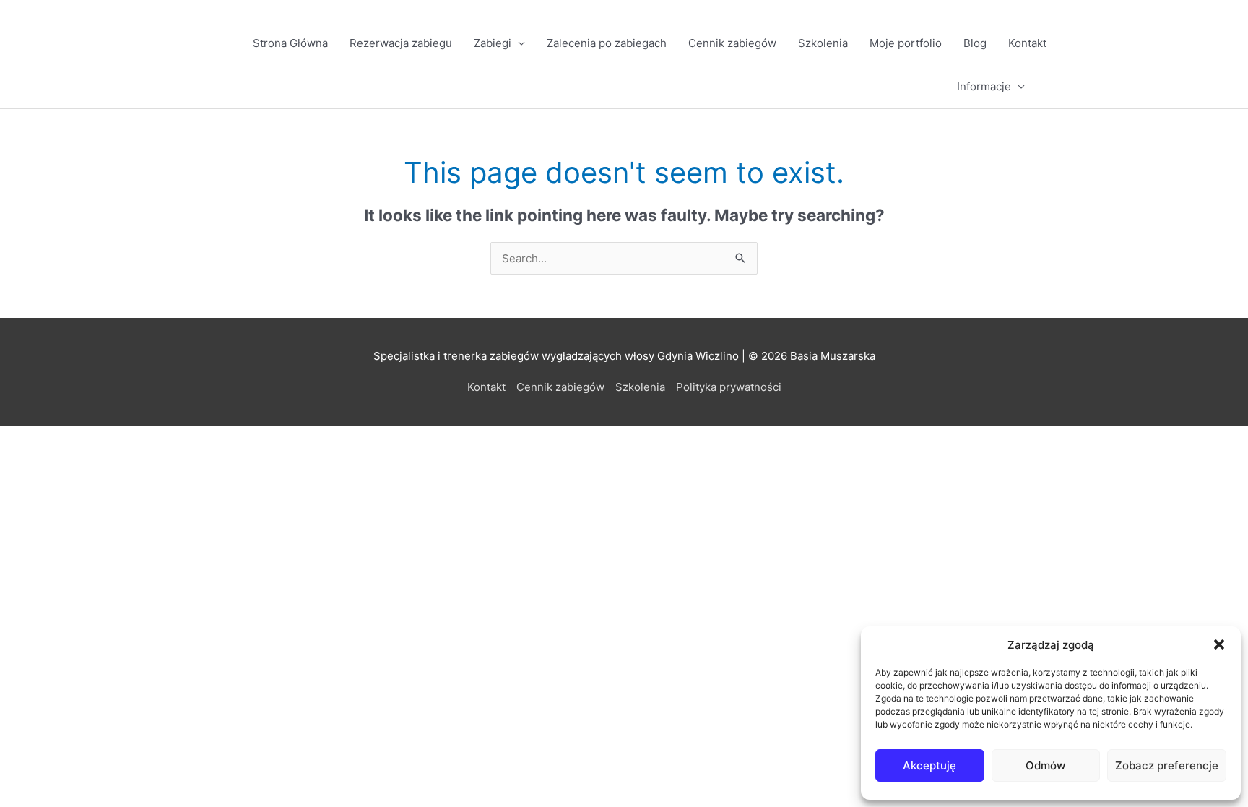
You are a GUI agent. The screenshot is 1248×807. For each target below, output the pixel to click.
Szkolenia (823, 43)
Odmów (1045, 765)
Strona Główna (290, 43)
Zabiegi (492, 43)
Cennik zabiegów (732, 43)
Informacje (984, 86)
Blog (975, 43)
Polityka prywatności (728, 387)
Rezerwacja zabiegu (401, 43)
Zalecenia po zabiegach (607, 43)
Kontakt (1027, 43)
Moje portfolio (906, 43)
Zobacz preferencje (1166, 765)
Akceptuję (929, 765)
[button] (1219, 644)
